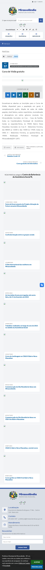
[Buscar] (41, 20)
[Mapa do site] (33, 29)
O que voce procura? (9, 20)
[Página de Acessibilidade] (36, 29)
